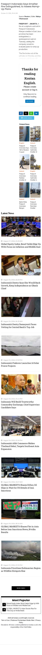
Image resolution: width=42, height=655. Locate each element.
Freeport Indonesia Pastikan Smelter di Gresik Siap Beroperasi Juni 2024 (24, 180)
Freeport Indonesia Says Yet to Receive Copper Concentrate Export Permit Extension (24, 152)
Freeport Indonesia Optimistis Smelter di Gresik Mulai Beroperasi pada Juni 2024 (35, 152)
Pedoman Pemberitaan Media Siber (22, 620)
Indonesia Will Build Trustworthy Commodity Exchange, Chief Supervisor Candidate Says (20, 404)
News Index (21, 588)
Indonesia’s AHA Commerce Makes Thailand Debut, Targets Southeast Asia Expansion (20, 446)
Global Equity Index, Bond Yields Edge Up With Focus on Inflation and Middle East (22, 604)
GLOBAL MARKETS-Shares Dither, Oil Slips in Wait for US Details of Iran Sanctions (19, 488)
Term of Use (5, 620)
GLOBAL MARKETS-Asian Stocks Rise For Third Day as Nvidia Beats (21, 610)
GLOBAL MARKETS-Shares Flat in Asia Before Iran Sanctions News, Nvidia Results (20, 529)
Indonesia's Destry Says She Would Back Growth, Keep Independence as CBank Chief (20, 285)
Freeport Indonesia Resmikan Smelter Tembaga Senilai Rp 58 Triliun (34, 208)
